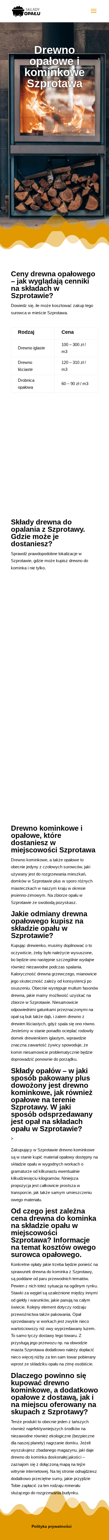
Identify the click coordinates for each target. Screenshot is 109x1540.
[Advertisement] (54, 154)
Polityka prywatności (52, 1526)
